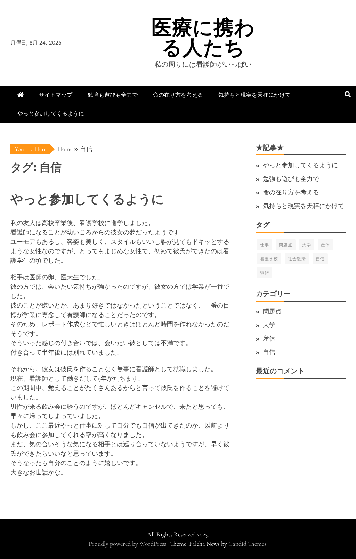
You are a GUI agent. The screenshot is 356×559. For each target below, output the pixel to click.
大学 (306, 244)
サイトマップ (55, 95)
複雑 (264, 272)
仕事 (264, 244)
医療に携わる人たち (203, 37)
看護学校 (269, 258)
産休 (325, 244)
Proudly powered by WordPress (128, 544)
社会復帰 (297, 258)
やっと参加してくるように (50, 114)
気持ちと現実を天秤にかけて (254, 95)
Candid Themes (247, 544)
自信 (320, 258)
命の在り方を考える (178, 95)
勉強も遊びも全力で (113, 95)
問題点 (285, 244)
